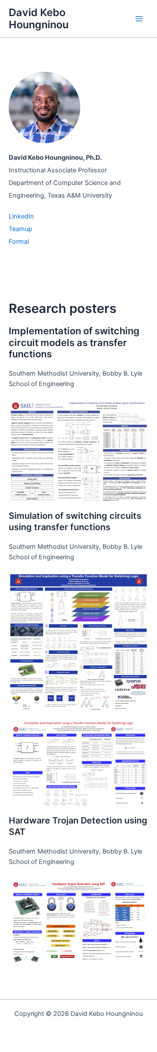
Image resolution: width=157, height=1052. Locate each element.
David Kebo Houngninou (38, 18)
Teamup (20, 229)
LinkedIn (21, 216)
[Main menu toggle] (139, 19)
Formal (19, 241)
